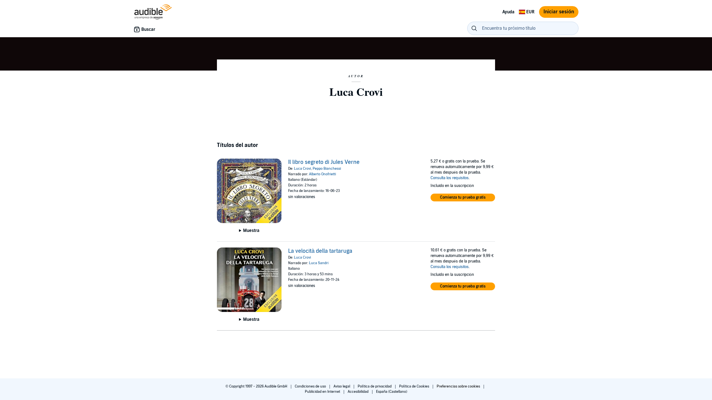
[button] (463, 197)
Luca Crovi (302, 168)
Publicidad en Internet (323, 391)
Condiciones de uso (311, 386)
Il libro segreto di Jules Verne (324, 162)
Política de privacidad (375, 386)
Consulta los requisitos (450, 178)
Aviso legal (342, 386)
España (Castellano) (391, 391)
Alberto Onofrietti (322, 174)
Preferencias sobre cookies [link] (458, 386)
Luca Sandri (318, 263)
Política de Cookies (414, 386)
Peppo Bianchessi (327, 168)
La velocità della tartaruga (320, 251)
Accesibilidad (358, 391)
